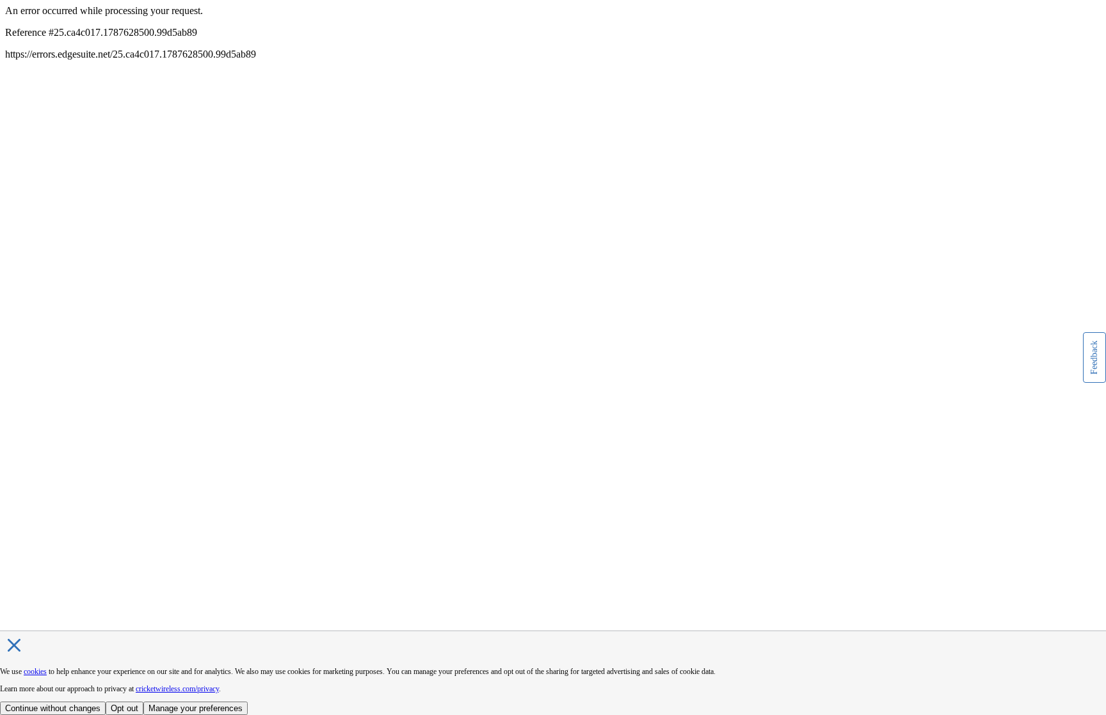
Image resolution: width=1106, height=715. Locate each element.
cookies (35, 671)
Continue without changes (52, 708)
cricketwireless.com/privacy (177, 688)
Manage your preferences (195, 708)
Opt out (124, 708)
